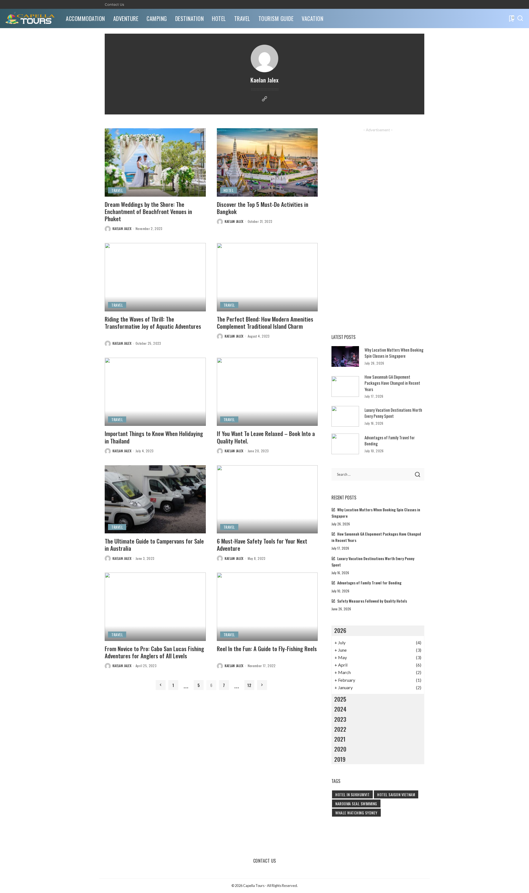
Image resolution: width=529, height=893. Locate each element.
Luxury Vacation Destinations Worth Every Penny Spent (393, 413)
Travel (117, 190)
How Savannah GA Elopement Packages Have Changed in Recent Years (392, 383)
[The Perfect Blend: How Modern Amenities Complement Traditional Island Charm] (267, 277)
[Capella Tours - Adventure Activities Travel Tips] (32, 18)
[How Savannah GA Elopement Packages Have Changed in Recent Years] (345, 386)
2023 (340, 719)
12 (249, 685)
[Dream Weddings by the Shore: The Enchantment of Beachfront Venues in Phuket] (155, 162)
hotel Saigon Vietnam (396, 794)
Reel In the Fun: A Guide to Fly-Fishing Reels (267, 648)
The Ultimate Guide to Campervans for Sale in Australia (154, 544)
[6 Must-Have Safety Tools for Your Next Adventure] (267, 499)
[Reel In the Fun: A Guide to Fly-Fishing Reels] (267, 607)
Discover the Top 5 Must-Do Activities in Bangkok (262, 208)
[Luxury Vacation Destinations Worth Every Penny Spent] (345, 416)
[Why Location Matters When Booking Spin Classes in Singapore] (345, 356)
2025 (340, 699)
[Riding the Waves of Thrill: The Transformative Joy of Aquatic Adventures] (155, 277)
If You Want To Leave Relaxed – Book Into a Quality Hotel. (266, 437)
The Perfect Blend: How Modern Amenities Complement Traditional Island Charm (265, 322)
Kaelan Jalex (121, 228)
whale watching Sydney (356, 813)
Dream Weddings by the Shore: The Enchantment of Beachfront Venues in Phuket (148, 211)
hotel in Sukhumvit (352, 794)
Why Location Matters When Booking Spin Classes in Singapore (394, 353)
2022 (340, 729)
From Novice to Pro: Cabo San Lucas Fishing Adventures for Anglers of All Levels (154, 652)
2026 (340, 630)
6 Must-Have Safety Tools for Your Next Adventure (262, 544)
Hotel (228, 190)
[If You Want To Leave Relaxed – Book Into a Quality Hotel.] (267, 392)
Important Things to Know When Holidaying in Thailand (154, 437)
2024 (340, 709)
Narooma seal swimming (356, 803)
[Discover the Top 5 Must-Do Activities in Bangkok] (267, 162)
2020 (340, 749)
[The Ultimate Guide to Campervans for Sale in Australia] (155, 499)
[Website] (264, 99)
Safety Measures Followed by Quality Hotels (372, 601)
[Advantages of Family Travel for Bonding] (345, 444)
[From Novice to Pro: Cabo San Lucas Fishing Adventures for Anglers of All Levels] (155, 607)
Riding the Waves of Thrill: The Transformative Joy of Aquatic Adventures (153, 322)
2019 (340, 759)
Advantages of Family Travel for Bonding (369, 582)
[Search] (520, 18)
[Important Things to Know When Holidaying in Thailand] (155, 392)
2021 (340, 739)
